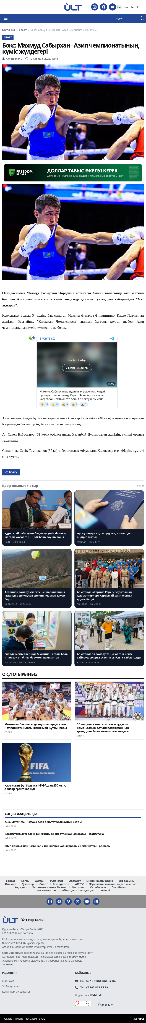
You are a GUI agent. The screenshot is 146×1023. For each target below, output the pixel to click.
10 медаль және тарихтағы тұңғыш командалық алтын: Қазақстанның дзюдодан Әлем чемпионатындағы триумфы (103, 729)
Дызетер (28, 884)
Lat (132, 7)
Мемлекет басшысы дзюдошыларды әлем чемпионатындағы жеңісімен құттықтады (35, 726)
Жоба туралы (10, 986)
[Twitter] (77, 901)
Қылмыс (78, 887)
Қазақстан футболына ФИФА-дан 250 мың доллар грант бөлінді (35, 787)
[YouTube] (112, 7)
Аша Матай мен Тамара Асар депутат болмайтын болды (43, 822)
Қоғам (25, 880)
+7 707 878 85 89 (97, 987)
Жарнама (8, 981)
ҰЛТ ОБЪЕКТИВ (46, 890)
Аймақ (40, 880)
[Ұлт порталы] (73, 7)
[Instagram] (94, 7)
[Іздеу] (142, 18)
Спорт (23, 30)
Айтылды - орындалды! (78, 890)
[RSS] (96, 901)
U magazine (61, 884)
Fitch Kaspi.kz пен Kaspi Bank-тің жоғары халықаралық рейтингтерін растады (58, 846)
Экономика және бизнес (49, 887)
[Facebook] (103, 7)
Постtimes (118, 887)
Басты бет (8, 30)
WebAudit (96, 995)
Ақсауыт (21, 887)
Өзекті (105, 890)
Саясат (10, 880)
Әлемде (10, 884)
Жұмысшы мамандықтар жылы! (112, 884)
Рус (139, 7)
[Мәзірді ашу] (6, 18)
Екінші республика (99, 880)
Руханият (56, 880)
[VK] (68, 901)
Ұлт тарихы (127, 880)
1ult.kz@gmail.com (103, 981)
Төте (126, 7)
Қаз (119, 7)
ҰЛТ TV (79, 884)
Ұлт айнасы (98, 887)
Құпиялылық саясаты (16, 991)
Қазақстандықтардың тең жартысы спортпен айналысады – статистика (54, 833)
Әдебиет (75, 880)
